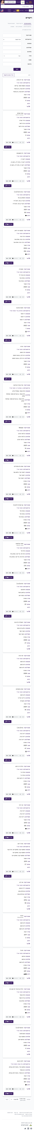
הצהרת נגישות (28, 1114)
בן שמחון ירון (19, 388)
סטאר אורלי (20, 83)
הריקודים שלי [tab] (19, 23)
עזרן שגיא (20, 1064)
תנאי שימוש (10, 1112)
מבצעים (29, 43)
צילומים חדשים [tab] (27, 26)
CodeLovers (28, 1123)
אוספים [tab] (12, 26)
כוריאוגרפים (28, 39)
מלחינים (29, 51)
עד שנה (29, 64)
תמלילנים (29, 47)
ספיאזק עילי (19, 311)
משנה (30, 60)
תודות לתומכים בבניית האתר (25, 1112)
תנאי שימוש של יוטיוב (19, 1114)
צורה (30, 55)
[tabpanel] (17, 566)
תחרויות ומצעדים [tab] (26, 29)
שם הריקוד (28, 35)
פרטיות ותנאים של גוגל (27, 1116)
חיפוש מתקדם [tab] (27, 23)
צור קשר (16, 1112)
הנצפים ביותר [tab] (19, 26)
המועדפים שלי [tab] (11, 23)
